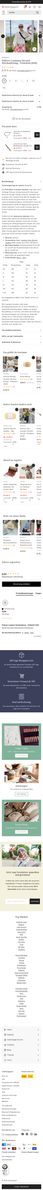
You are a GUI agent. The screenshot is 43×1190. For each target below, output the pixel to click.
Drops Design (21, 1006)
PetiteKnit (5, 57)
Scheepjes (21, 980)
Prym (21, 993)
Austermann (21, 965)
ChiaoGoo (21, 1001)
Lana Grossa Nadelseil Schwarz (21, 132)
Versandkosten (7, 1106)
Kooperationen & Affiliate (10, 1083)
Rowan (21, 960)
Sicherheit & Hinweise (11, 342)
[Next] (40, 36)
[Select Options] (37, 134)
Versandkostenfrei (23, 71)
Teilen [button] (32, 633)
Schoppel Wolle (21, 975)
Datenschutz (6, 1119)
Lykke (22, 1003)
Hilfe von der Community (12, 336)
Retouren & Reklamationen (11, 1112)
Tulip (21, 945)
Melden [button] (26, 633)
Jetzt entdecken (21, 755)
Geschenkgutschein (8, 1157)
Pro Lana (21, 942)
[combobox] (24, 12)
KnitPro (21, 940)
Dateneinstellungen (8, 1122)
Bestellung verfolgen (9, 1109)
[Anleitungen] (21, 773)
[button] (21, 67)
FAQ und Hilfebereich (9, 1115)
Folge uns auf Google (9, 1095)
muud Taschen (21, 937)
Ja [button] (22, 633)
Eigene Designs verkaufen (10, 1086)
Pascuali (21, 1011)
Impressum (5, 1089)
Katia (21, 1008)
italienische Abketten (22, 216)
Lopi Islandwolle (21, 991)
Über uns (5, 1076)
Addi (21, 998)
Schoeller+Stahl (21, 989)
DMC (21, 935)
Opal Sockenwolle (21, 973)
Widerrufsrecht (7, 1125)
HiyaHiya (21, 950)
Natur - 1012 (21, 258)
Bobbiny (21, 925)
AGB (3, 1092)
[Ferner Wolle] (21, 812)
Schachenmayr (21, 930)
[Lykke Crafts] (21, 735)
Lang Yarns (21, 932)
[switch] (5, 1173)
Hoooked (21, 958)
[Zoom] (34, 49)
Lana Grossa (21, 927)
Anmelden (35, 901)
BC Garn (21, 947)
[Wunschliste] (34, 7)
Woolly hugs (21, 996)
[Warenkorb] (39, 7)
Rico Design (21, 968)
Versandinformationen (11, 330)
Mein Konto (6, 1099)
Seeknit (21, 1013)
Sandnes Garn (21, 922)
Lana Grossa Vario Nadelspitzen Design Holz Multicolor (23, 145)
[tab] (24, 594)
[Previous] (3, 36)
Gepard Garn (21, 983)
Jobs (3, 1079)
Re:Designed (21, 1016)
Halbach (21, 970)
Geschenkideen (7, 1160)
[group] (21, 574)
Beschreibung (7, 181)
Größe (4, 76)
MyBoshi (21, 978)
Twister (21, 963)
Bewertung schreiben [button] (21, 584)
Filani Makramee (21, 955)
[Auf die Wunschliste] (17, 358)
